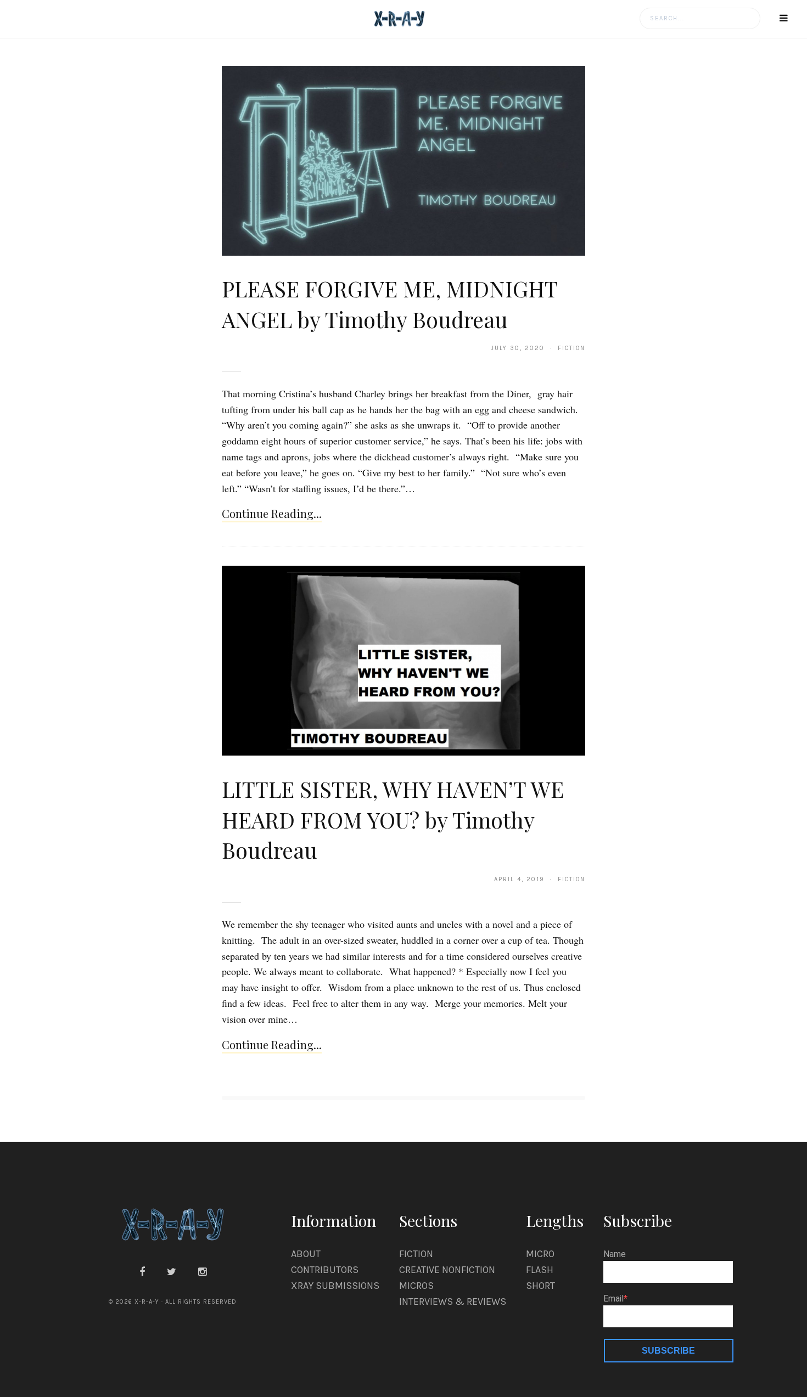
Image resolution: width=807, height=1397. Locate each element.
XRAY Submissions (335, 1286)
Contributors (324, 1270)
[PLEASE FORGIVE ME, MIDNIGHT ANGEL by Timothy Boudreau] (403, 160)
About (306, 1254)
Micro (540, 1254)
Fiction (416, 1254)
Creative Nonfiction (447, 1270)
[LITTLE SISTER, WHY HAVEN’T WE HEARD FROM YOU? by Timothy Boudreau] (403, 660)
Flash (539, 1270)
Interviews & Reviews (452, 1301)
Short (540, 1286)
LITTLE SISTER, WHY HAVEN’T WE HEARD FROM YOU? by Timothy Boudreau (393, 819)
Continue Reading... (272, 513)
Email (613, 1298)
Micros (416, 1286)
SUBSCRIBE (668, 1350)
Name (614, 1254)
